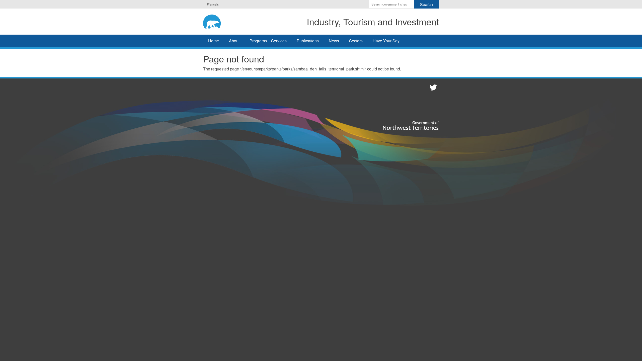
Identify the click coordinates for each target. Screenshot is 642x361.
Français (213, 4)
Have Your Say (386, 41)
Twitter (432, 87)
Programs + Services (268, 41)
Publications (308, 41)
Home (213, 41)
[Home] (217, 21)
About (234, 41)
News (334, 41)
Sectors (356, 41)
